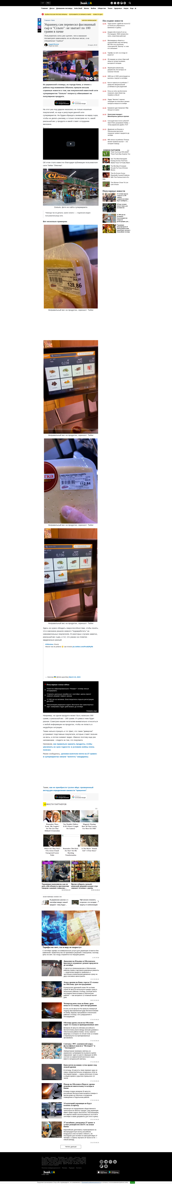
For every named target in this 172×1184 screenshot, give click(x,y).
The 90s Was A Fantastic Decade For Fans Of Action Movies (119, 168)
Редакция (71, 1168)
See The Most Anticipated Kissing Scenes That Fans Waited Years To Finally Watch (120, 160)
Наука (126, 8)
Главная (44, 8)
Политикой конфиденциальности (91, 1182)
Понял (132, 1182)
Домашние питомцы (64, 8)
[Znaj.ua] (86, 3)
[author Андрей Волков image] (46, 45)
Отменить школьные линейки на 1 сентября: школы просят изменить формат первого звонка (69, 695)
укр (42, 3)
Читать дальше (71, 1147)
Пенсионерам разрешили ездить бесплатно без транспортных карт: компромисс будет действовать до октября (70, 706)
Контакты (79, 1168)
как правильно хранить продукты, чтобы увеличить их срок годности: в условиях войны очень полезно (68, 747)
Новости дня (97, 14)
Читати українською (89, 20)
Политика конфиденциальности (51, 1168)
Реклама (64, 1168)
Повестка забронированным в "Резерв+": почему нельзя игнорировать (68, 690)
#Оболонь (49, 644)
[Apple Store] (102, 1172)
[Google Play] (114, 1172)
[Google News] (115, 1162)
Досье (52, 8)
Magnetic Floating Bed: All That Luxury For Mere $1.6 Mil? (89, 826)
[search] (130, 3)
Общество (102, 8)
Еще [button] (132, 8)
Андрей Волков (53, 44)
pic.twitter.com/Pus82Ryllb (83, 647)
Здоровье (118, 8)
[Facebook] (39, 20)
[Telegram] (112, 3)
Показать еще (91, 711)
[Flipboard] (121, 3)
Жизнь (86, 8)
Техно (110, 8)
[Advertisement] (71, 325)
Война (93, 8)
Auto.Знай (78, 8)
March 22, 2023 (74, 677)
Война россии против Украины (56, 14)
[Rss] (118, 3)
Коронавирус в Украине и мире (80, 14)
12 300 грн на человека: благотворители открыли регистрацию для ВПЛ (70, 700)
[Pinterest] (125, 3)
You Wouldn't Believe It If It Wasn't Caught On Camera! (70, 826)
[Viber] (115, 3)
